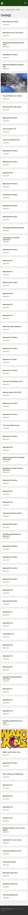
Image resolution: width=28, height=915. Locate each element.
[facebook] (2, 3)
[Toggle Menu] (25, 3)
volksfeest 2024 (10, 9)
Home (2, 9)
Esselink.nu (3, 910)
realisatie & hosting (18, 908)
